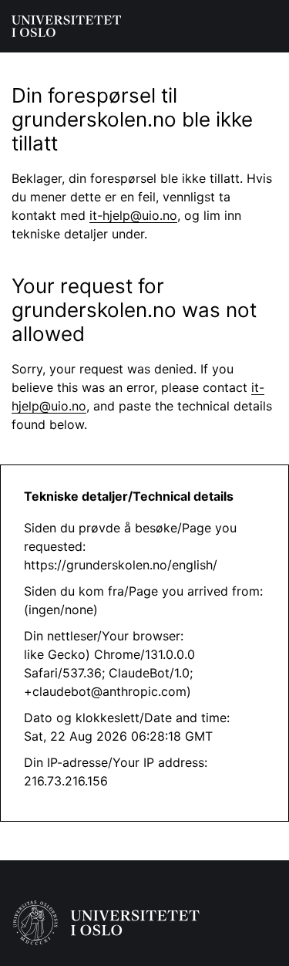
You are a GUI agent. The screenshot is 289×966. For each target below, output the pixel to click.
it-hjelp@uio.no (133, 215)
